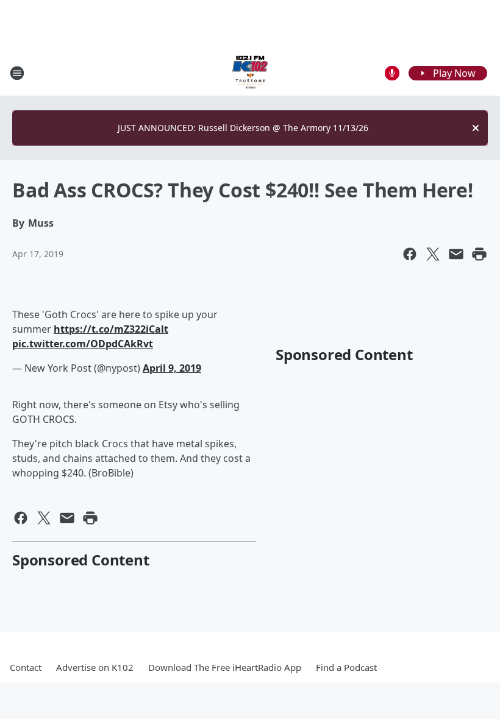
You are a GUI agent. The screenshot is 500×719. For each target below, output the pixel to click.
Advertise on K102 (95, 667)
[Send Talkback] (392, 73)
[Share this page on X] (432, 254)
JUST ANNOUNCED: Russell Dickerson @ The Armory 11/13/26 (243, 127)
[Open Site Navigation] (17, 73)
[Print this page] (479, 254)
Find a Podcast (346, 667)
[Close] (475, 128)
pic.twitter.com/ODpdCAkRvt (82, 343)
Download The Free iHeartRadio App (224, 667)
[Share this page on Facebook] (409, 254)
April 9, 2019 (172, 368)
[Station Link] (250, 73)
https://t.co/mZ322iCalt (111, 329)
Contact (25, 667)
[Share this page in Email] (456, 254)
